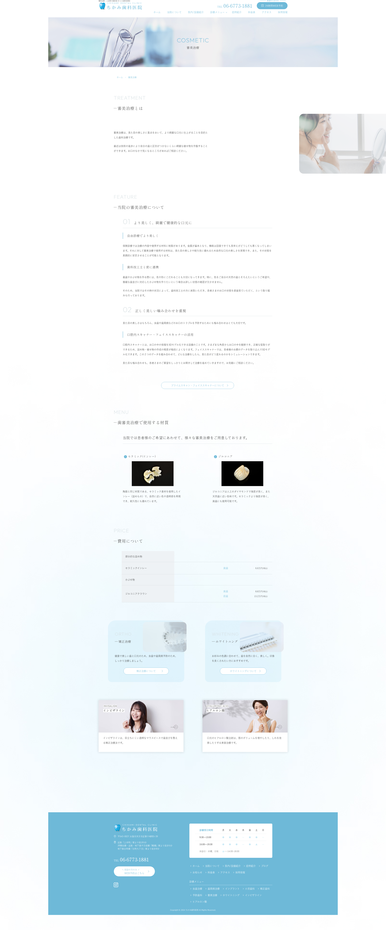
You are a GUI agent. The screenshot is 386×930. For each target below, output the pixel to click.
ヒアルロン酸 (200, 901)
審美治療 (212, 895)
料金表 (251, 12)
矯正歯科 (265, 888)
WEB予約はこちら (134, 871)
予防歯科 (197, 895)
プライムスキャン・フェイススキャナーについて (197, 385)
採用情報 (283, 12)
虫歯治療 (197, 888)
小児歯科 (250, 888)
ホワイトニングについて (243, 671)
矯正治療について (146, 671)
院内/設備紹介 (196, 12)
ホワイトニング (231, 895)
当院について (174, 12)
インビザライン (253, 895)
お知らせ (197, 872)
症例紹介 (237, 12)
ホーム (157, 12)
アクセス (266, 12)
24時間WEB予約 (273, 4)
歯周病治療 (214, 888)
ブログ (264, 866)
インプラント (232, 888)
